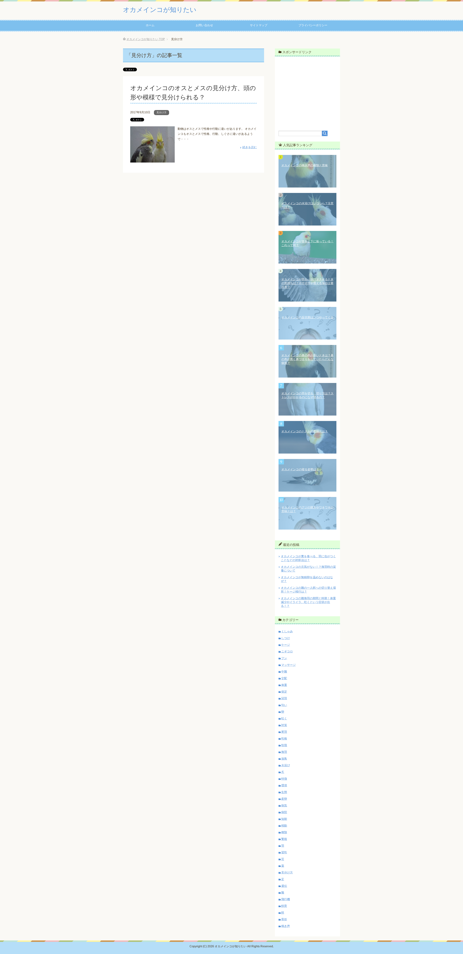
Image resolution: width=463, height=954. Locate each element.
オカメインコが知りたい (159, 9)
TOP (145, 39)
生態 (284, 792)
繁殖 (284, 839)
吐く (284, 718)
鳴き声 (285, 926)
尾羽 (284, 731)
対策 (284, 725)
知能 (284, 818)
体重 (284, 684)
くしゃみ (287, 631)
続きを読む (249, 147)
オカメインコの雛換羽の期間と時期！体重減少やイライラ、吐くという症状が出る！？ (308, 602)
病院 (284, 812)
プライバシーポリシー (312, 25)
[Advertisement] (307, 91)
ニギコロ (287, 651)
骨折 (284, 919)
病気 (284, 805)
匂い (284, 705)
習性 (284, 852)
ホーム (150, 25)
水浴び (285, 765)
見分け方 (161, 112)
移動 (284, 825)
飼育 (284, 905)
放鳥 (284, 758)
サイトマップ (258, 25)
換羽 (284, 751)
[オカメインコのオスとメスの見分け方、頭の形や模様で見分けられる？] (152, 159)
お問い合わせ (204, 25)
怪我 (284, 745)
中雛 (284, 671)
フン (284, 658)
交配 (284, 678)
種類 (284, 832)
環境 (284, 785)
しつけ (285, 638)
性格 (284, 738)
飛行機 (285, 899)
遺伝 (284, 885)
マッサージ (288, 664)
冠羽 (284, 698)
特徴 (284, 778)
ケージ (285, 644)
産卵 (284, 798)
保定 (284, 691)
